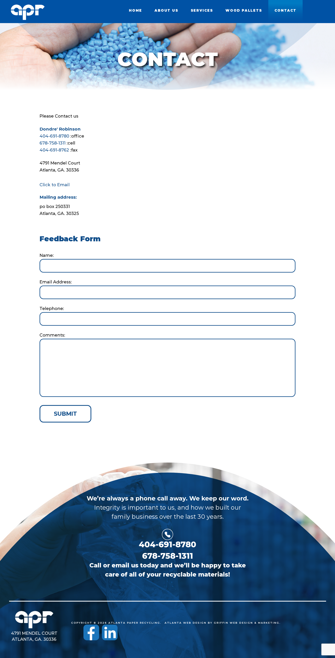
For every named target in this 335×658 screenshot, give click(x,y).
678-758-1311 (53, 143)
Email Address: (56, 282)
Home (135, 10)
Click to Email (55, 184)
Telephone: (52, 308)
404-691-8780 (54, 136)
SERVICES (202, 10)
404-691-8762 (54, 150)
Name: (47, 255)
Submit (65, 413)
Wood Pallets (243, 10)
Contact (286, 10)
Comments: (52, 335)
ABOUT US (166, 10)
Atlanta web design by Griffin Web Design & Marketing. (223, 622)
